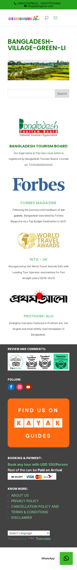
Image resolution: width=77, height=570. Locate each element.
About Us (20, 495)
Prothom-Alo (38, 316)
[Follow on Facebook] (11, 387)
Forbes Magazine (38, 202)
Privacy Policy (25, 501)
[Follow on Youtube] (28, 387)
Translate (43, 539)
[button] (66, 558)
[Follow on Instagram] (19, 387)
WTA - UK (39, 259)
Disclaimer (21, 517)
